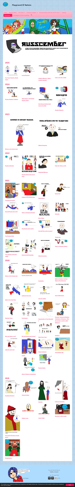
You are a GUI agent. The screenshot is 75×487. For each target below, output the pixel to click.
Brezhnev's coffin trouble (60, 416)
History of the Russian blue (11, 276)
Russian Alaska (41, 368)
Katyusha (57, 214)
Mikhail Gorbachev (42, 145)
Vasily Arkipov (41, 198)
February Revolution (60, 401)
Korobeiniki (41, 280)
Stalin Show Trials (42, 337)
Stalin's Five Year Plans (10, 299)
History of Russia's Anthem (61, 246)
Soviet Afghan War (59, 352)
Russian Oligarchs (59, 110)
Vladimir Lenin (25, 418)
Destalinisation (8, 458)
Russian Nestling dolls (27, 275)
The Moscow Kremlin (10, 200)
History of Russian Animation (28, 212)
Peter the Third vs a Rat (60, 165)
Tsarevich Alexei (25, 395)
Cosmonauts (25, 318)
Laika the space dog (10, 349)
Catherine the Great (26, 295)
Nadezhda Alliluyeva (43, 172)
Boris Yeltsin (41, 218)
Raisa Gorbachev (42, 351)
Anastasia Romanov (9, 395)
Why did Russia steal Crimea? (29, 336)
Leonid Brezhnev (26, 75)
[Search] (31, 15)
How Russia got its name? (28, 228)
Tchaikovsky (58, 237)
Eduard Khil (57, 193)
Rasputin (40, 402)
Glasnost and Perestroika (27, 255)
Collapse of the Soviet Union (28, 197)
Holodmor (57, 335)
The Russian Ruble (9, 236)
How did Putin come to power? (45, 231)
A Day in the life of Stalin (60, 77)
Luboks (23, 355)
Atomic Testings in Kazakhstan (29, 374)
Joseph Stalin (41, 418)
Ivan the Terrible (42, 298)
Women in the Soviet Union (11, 149)
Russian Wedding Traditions (11, 99)
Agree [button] (70, 484)
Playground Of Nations (21, 5)
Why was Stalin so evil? (10, 336)
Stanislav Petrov (9, 318)
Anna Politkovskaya (59, 295)
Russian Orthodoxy (9, 165)
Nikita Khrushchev (42, 255)
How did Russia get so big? (11, 211)
